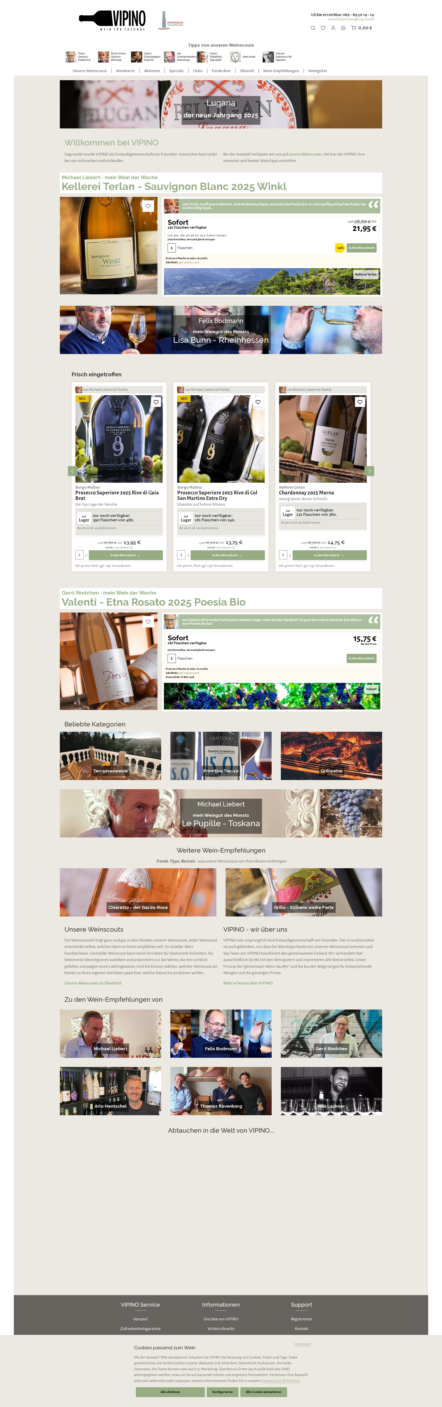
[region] (221, 471)
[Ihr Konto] (333, 27)
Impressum (302, 1344)
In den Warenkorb (362, 248)
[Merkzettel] (323, 27)
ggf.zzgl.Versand (189, 262)
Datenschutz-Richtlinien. (280, 1381)
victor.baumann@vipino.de (351, 19)
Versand (140, 1319)
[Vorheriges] (73, 471)
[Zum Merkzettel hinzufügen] (148, 206)
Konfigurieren (222, 1392)
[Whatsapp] (343, 27)
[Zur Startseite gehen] (112, 20)
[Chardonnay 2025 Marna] (221, 439)
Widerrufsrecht (221, 1329)
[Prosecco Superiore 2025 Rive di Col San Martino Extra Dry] (119, 439)
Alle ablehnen (170, 1392)
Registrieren (301, 1319)
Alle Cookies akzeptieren (263, 1392)
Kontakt (301, 1329)
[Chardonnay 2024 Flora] (323, 439)
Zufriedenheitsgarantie (140, 1329)
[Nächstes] (369, 471)
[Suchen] (313, 27)
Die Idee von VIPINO (221, 1319)
